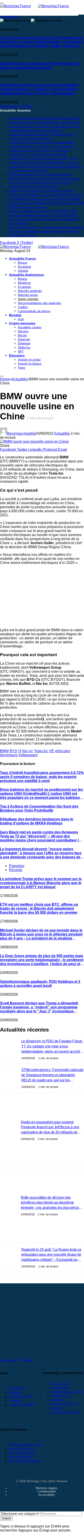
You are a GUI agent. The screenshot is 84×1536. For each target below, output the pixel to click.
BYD (13, 751)
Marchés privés (28, 295)
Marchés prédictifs (30, 291)
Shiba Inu (24, 347)
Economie (24, 266)
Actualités (62, 433)
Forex (21, 367)
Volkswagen (28, 755)
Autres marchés (28, 299)
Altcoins (23, 331)
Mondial (15, 315)
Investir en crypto (29, 359)
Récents (15, 870)
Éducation (17, 355)
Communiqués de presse (34, 311)
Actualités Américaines (26, 274)
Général (23, 270)
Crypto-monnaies (22, 323)
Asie (21, 319)
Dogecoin (24, 339)
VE (51, 751)
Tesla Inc (41, 751)
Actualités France (22, 258)
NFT (21, 351)
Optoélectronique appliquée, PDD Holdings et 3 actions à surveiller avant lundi (40, 66)
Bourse (22, 262)
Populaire (16, 866)
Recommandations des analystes (39, 303)
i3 (19, 751)
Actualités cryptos (29, 327)
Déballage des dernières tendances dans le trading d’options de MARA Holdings (36, 821)
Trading (23, 307)
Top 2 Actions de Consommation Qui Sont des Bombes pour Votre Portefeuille (39, 808)
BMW (4, 751)
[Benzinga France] (38, 247)
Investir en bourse (29, 363)
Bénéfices (24, 283)
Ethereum (24, 343)
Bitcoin (22, 335)
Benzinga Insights (21, 433)
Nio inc (27, 751)
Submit (6, 1518)
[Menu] (2, 376)
